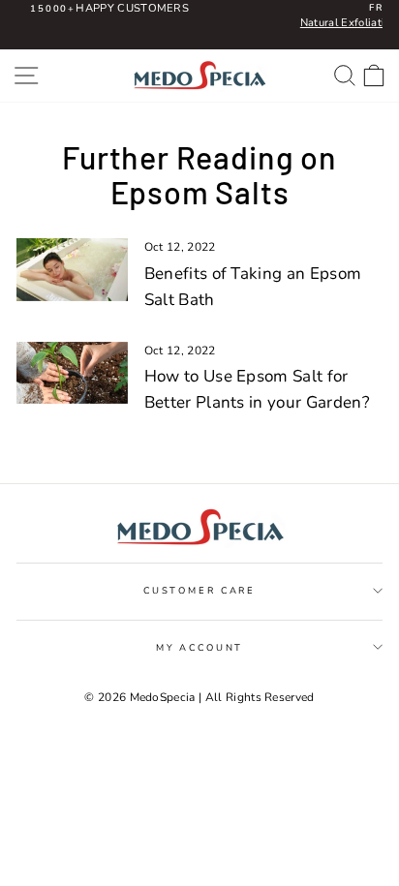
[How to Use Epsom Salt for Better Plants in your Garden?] (72, 373)
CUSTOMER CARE (199, 590)
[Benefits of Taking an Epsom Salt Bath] (72, 269)
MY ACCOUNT (200, 647)
